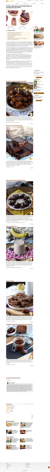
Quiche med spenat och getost (40, 84)
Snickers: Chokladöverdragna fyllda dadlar (18, 222)
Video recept (8, 464)
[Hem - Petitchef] (6, 4)
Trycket (42, 89)
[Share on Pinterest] (30, 28)
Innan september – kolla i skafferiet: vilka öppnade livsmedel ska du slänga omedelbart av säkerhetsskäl (12, 440)
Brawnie (12, 166)
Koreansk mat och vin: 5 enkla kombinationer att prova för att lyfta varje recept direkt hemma (26, 447)
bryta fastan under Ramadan (12, 64)
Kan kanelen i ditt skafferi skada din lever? (29, 431)
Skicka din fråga (39, 100)
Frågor (34, 3)
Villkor (27, 465)
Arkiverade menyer (37, 89)
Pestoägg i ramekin (39, 81)
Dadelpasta (13, 364)
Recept (17, 3)
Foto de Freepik (31, 418)
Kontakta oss (27, 463)
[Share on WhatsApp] (19, 28)
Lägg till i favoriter (10, 26)
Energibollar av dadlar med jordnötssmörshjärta (15, 32)
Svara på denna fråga (36, 98)
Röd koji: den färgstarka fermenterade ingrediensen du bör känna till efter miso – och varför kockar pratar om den (12, 447)
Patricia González (15, 8)
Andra (42, 3)
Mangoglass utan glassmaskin (39, 87)
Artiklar (25, 3)
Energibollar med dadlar (15, 122)
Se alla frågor (41, 99)
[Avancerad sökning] (40, 2)
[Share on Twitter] (25, 28)
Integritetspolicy (28, 464)
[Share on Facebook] (8, 28)
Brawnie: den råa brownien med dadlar (14, 33)
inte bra (12, 411)
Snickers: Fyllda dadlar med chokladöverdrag (15, 34)
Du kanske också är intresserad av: (13, 39)
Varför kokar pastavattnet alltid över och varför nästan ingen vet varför (15, 432)
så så (11, 410)
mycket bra (12, 408)
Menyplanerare (38, 77)
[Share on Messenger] (14, 28)
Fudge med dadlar (10, 37)
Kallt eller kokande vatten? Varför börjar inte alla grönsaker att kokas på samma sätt (29, 440)
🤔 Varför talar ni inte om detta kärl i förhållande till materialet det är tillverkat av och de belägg (38, 97)
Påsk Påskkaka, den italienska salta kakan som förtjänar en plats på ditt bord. (15, 424)
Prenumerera (39, 93)
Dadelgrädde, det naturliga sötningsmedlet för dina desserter (17, 38)
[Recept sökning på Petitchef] (39, 1)
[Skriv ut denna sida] (32, 27)
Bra (11, 409)
